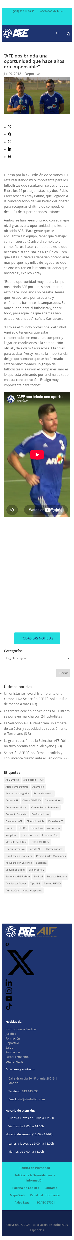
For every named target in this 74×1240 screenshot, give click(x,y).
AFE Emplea (12, 779)
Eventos (10, 828)
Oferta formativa (15, 849)
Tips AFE (35, 883)
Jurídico (11, 1034)
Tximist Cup (12, 890)
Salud (9, 1047)
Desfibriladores (40, 814)
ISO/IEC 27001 (45, 1202)
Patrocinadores (55, 849)
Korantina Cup (50, 835)
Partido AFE (35, 849)
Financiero (37, 828)
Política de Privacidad (35, 1168)
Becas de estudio (43, 793)
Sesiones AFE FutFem (18, 876)
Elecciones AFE (14, 821)
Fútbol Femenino (17, 1057)
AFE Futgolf (29, 779)
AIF (42, 779)
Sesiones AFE (36, 869)
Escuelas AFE (55, 821)
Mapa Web (17, 1195)
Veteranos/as (14, 1061)
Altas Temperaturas (17, 786)
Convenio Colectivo (16, 814)
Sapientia (41, 862)
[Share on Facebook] (9, 134)
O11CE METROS (40, 842)
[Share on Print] (9, 157)
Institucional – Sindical (21, 1029)
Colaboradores (53, 800)
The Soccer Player (16, 883)
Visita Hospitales (32, 890)
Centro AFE (12, 800)
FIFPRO (23, 828)
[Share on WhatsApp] (9, 142)
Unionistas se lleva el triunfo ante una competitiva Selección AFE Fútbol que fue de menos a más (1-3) (35, 698)
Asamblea (38, 786)
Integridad (11, 835)
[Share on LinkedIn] (9, 149)
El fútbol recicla (35, 821)
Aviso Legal (22, 1202)
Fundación (13, 1052)
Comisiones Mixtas (16, 807)
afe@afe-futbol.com (31, 1099)
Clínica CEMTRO (31, 800)
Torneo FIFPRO (52, 883)
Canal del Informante (45, 1195)
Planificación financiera (19, 856)
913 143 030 (30, 1091)
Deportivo (32, 73)
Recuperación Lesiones (19, 862)
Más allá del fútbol (16, 842)
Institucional (53, 828)
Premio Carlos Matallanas (51, 856)
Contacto (50, 1188)
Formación (13, 1038)
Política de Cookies (25, 1188)
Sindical (38, 876)
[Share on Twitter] (9, 127)
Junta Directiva (29, 835)
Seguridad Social (15, 869)
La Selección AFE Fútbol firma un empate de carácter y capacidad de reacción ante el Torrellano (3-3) (35, 728)
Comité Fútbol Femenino (45, 807)
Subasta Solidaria (57, 876)
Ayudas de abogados (17, 793)
